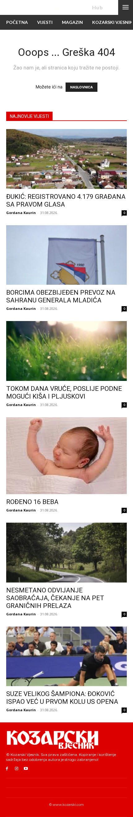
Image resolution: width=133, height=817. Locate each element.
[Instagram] (16, 769)
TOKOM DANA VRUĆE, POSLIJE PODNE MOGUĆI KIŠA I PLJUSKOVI (64, 392)
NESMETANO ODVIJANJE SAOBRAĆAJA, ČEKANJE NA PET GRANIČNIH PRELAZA (55, 598)
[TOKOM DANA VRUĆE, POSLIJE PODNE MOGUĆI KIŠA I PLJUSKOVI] (66, 351)
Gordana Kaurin (21, 212)
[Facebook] (7, 769)
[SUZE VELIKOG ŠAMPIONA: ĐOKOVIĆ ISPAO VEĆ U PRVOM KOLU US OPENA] (66, 656)
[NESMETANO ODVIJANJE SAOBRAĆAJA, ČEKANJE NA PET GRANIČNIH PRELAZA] (66, 553)
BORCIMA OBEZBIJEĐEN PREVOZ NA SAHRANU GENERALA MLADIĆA (60, 296)
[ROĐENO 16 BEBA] (66, 455)
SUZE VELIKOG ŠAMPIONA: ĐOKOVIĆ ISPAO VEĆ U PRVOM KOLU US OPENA (62, 697)
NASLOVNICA (81, 87)
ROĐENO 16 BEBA (32, 502)
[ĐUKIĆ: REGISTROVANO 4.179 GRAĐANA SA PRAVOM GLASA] (66, 159)
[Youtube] (26, 769)
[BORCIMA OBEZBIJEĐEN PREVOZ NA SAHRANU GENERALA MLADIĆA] (66, 255)
